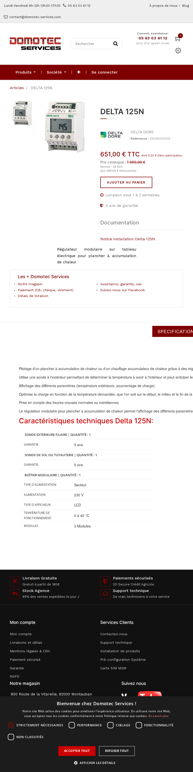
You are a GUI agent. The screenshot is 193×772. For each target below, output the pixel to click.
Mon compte (21, 634)
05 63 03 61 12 (79, 6)
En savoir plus (159, 716)
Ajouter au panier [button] (126, 182)
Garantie (17, 668)
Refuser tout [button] (117, 751)
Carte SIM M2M (113, 668)
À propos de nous (163, 6)
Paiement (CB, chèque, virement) (45, 290)
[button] (79, 72)
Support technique (116, 642)
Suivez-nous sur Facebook (122, 290)
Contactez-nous (113, 634)
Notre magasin (30, 284)
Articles (17, 88)
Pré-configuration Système (123, 660)
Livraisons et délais (26, 642)
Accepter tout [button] (77, 751)
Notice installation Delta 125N (127, 239)
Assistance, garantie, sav (121, 284)
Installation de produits (120, 651)
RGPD (14, 676)
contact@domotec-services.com (35, 17)
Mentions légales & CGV (30, 651)
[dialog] (96, 734)
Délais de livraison (33, 296)
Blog (185, 6)
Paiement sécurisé (25, 660)
